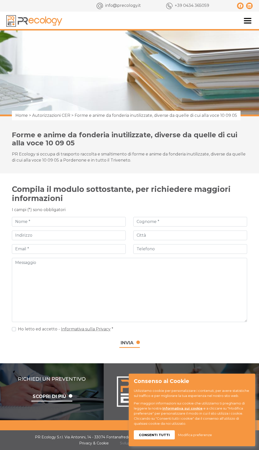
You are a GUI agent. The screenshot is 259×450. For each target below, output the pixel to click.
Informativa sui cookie (182, 408)
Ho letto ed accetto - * (65, 329)
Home (21, 115)
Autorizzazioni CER (51, 115)
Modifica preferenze (195, 435)
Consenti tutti (154, 435)
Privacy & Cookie (94, 443)
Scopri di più (49, 396)
